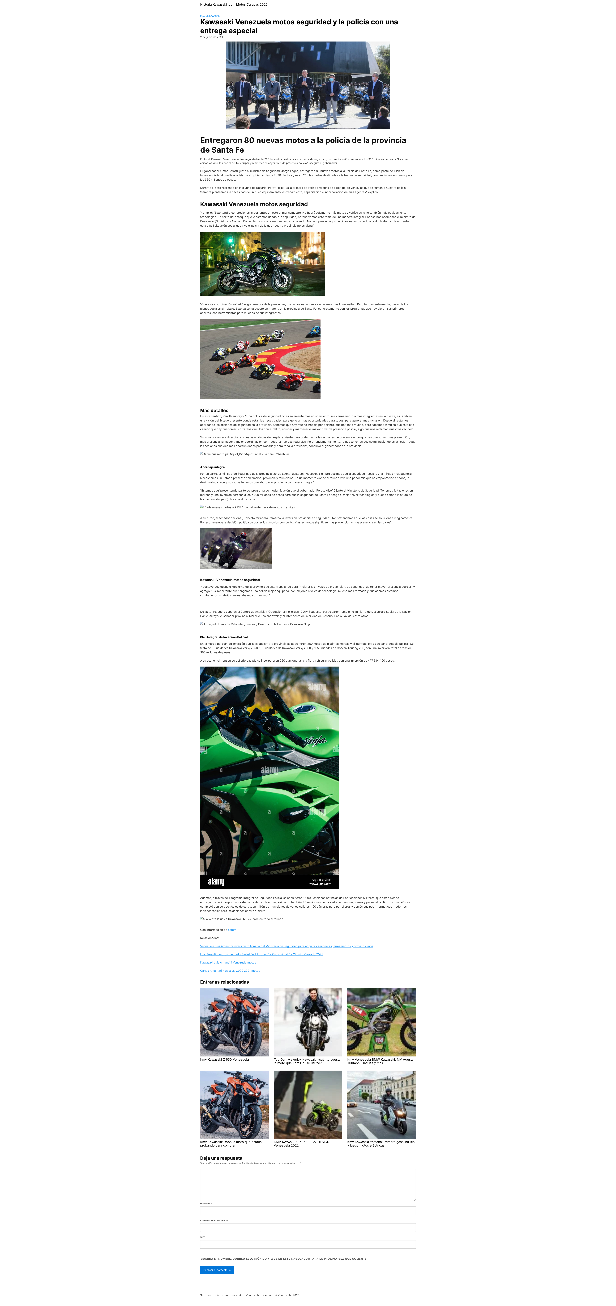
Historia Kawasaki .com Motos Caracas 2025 (234, 4)
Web (202, 1237)
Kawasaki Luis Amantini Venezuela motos (228, 962)
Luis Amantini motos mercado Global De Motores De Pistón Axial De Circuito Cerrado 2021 (261, 954)
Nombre (206, 1203)
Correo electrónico (215, 1220)
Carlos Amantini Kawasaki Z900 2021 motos (230, 970)
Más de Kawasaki (210, 15)
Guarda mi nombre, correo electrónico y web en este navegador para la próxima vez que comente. (284, 1258)
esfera (232, 929)
